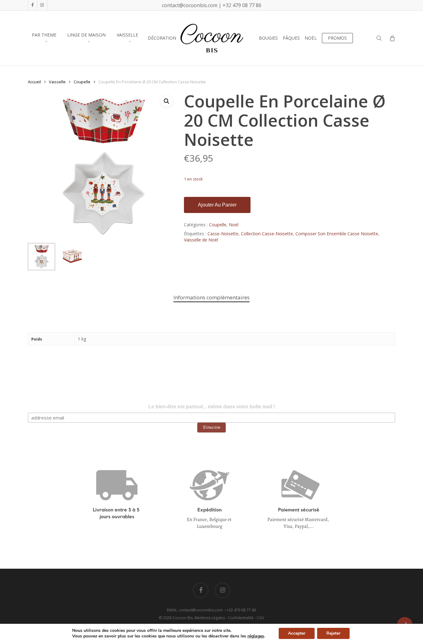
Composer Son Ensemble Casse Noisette (336, 234)
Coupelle (82, 82)
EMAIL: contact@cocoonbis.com (195, 610)
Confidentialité (241, 617)
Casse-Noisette (222, 234)
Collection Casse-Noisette (267, 234)
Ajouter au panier (217, 204)
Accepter (296, 633)
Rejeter (333, 633)
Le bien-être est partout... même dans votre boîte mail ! (211, 406)
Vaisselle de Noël (201, 240)
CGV (260, 617)
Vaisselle (57, 82)
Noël (233, 225)
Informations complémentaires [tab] (211, 297)
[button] (166, 101)
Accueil (34, 82)
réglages (255, 636)
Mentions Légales (209, 617)
